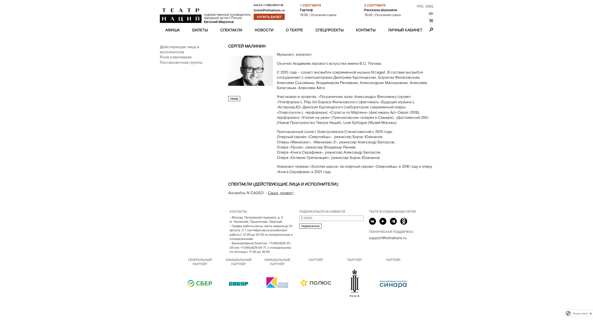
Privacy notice (580, 313)
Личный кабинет (405, 30)
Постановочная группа (181, 62)
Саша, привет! (280, 193)
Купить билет (269, 17)
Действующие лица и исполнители (179, 49)
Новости (264, 30)
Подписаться (310, 226)
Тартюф (306, 10)
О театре (294, 30)
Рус (420, 6)
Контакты (365, 30)
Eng (429, 6)
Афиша (172, 30)
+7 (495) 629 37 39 (273, 5)
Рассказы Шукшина (380, 10)
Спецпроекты (329, 30)
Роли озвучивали (176, 57)
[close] (591, 313)
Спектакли (231, 30)
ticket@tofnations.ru (269, 10)
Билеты (200, 30)
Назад (234, 98)
